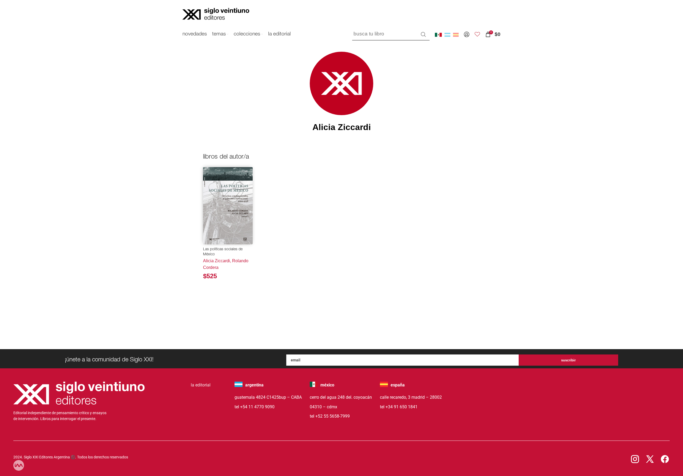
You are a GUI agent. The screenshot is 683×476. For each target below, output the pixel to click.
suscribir (568, 360)
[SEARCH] (423, 34)
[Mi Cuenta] (466, 34)
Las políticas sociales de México (223, 252)
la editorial (201, 385)
